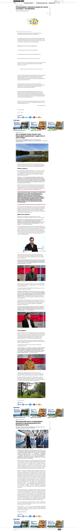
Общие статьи (18, 419)
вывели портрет (26, 332)
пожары (22, 112)
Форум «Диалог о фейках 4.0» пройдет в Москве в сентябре (54, 3)
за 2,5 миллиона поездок (38, 170)
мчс (19, 112)
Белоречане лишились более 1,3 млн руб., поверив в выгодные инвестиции (42, 3)
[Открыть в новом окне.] (19, 117)
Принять (59, 529)
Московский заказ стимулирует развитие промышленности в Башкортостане (28, 3)
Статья (14, 2)
